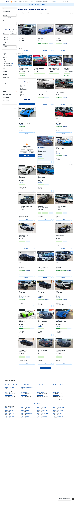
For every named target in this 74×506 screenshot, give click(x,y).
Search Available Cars (27, 103)
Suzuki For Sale (56, 400)
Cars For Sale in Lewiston (57, 413)
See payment (21, 41)
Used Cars (15, 1)
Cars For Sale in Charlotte (25, 416)
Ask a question (27, 155)
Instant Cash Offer (39, 1)
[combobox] (9, 8)
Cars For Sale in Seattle (25, 410)
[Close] (69, 497)
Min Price (4, 31)
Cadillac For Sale (24, 395)
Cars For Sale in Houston (9, 413)
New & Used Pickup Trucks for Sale (11, 381)
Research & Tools (45, 1)
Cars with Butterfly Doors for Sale (27, 381)
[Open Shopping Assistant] (73, 499)
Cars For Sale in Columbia (58, 416)
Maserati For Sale (40, 392)
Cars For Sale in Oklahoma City (42, 413)
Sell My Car (32, 1)
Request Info (26, 50)
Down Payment (22, 91)
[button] (63, 1)
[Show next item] (53, 141)
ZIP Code (12, 13)
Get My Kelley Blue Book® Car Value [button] (27, 97)
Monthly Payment (22, 85)
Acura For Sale (24, 400)
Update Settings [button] (31, 101)
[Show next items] (71, 13)
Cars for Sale (20, 7)
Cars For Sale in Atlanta (9, 416)
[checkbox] (5, 37)
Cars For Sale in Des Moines (58, 410)
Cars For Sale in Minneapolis (26, 413)
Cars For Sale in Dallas (9, 410)
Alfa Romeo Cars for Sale (41, 381)
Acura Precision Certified (42, 35)
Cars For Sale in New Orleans (58, 407)
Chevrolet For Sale (8, 395)
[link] (51, 43)
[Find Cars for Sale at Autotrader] (8, 1)
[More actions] (34, 50)
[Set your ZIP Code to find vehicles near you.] (48, 9)
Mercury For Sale (56, 392)
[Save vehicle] (34, 26)
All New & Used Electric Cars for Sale (27, 384)
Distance (4, 13)
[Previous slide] (20, 66)
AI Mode (53, 1)
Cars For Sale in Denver (25, 407)
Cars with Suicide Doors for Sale (27, 387)
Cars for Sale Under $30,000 (58, 381)
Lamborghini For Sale (41, 400)
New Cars (20, 1)
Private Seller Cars (26, 1)
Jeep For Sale (7, 400)
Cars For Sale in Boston (41, 407)
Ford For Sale (7, 392)
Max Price (11, 31)
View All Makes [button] (36, 403)
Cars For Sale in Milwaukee (42, 416)
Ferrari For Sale (40, 395)
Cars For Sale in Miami (9, 407)
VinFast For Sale (56, 395)
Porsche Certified (41, 205)
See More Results (45, 368)
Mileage (4, 53)
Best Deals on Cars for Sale (58, 384)
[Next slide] (71, 66)
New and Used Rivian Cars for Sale (11, 384)
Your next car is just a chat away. (37, 4)
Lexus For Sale (24, 392)
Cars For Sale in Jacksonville (42, 410)
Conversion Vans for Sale (9, 387)
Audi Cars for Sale (40, 384)
